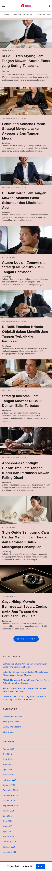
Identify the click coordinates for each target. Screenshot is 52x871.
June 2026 (8, 759)
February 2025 (9, 842)
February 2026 (9, 780)
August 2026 (8, 749)
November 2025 (10, 795)
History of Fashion (11, 721)
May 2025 (7, 826)
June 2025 (8, 821)
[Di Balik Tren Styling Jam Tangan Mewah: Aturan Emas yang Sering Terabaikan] (26, 34)
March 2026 (8, 775)
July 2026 (7, 754)
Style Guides (8, 51)
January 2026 (9, 785)
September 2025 (10, 805)
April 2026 (7, 769)
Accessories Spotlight (22, 15)
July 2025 (7, 816)
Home (6, 15)
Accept (40, 866)
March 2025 (8, 836)
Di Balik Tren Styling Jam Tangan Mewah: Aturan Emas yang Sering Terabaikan (26, 61)
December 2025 (10, 790)
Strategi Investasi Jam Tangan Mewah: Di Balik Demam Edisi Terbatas (22, 401)
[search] (49, 5)
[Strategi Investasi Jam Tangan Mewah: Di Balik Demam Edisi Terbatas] (26, 373)
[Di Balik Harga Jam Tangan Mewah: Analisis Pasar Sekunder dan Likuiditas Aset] (26, 171)
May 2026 (7, 764)
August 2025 (8, 811)
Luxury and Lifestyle (13, 596)
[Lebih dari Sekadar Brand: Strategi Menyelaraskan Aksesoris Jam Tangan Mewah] (26, 101)
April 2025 (7, 831)
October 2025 (9, 800)
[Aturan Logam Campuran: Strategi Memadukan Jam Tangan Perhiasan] (26, 240)
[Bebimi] (26, 5)
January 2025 (9, 847)
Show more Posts (25, 639)
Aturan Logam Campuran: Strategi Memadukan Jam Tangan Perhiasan (23, 267)
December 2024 (10, 852)
